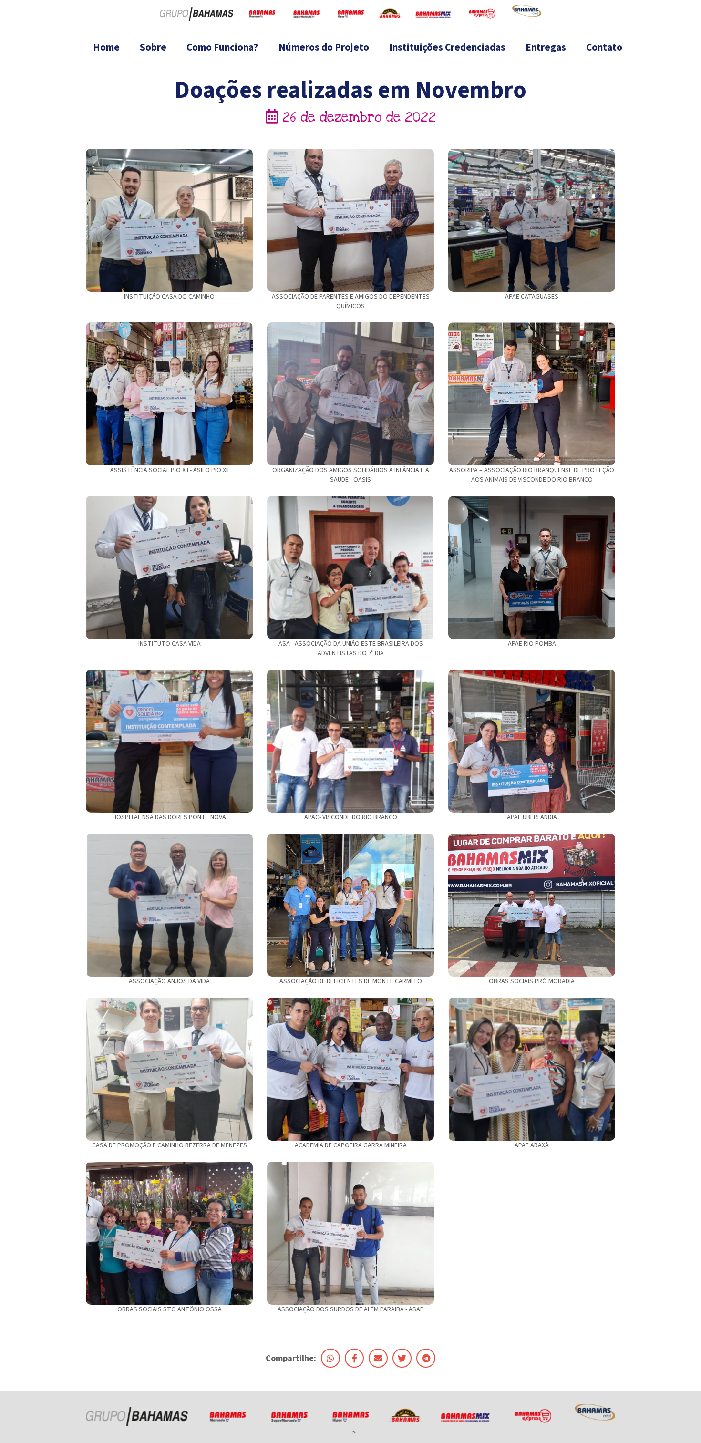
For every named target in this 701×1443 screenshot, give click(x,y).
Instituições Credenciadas (447, 47)
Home (106, 47)
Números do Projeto (323, 47)
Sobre (153, 47)
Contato (604, 47)
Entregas (546, 47)
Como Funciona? (222, 47)
